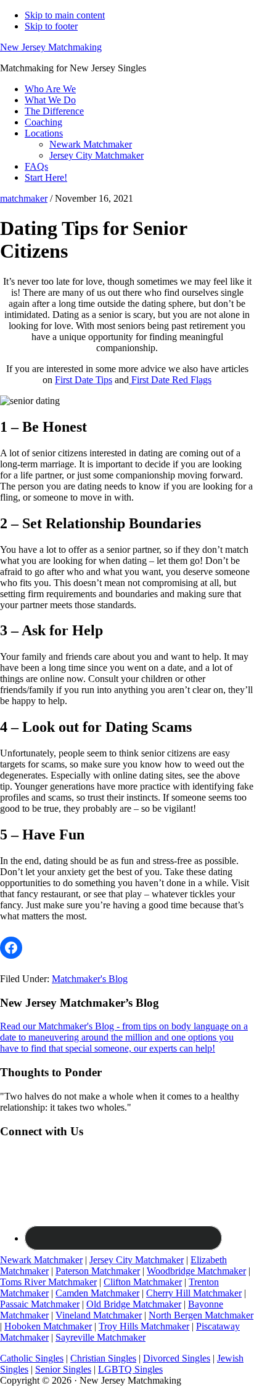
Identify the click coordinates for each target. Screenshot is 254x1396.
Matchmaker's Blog (90, 979)
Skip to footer (51, 26)
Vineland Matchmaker (98, 1315)
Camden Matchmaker (97, 1293)
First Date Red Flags (170, 380)
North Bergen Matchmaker (201, 1315)
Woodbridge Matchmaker (196, 1271)
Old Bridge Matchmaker (133, 1304)
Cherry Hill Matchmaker (194, 1293)
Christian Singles (103, 1358)
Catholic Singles (31, 1358)
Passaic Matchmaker (40, 1304)
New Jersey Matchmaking (51, 47)
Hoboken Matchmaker (48, 1326)
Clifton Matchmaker (143, 1282)
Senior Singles (63, 1369)
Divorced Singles (176, 1358)
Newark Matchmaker (41, 1260)
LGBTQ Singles (130, 1369)
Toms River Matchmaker (48, 1282)
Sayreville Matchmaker (100, 1337)
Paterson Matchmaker (97, 1271)
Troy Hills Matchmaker (144, 1326)
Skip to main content (65, 15)
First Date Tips (83, 380)
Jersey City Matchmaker (136, 1260)
